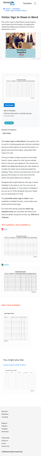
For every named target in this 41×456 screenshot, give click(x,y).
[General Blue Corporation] (9, 3)
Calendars (4, 426)
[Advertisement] (20, 80)
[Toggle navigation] (35, 3)
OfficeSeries (4, 414)
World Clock (5, 431)
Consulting (4, 417)
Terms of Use (5, 446)
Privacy (3, 443)
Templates (27, 3)
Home (7, 9)
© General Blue (9, 116)
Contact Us (4, 440)
